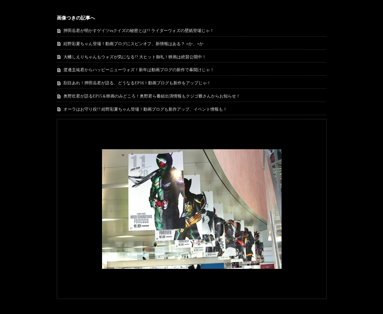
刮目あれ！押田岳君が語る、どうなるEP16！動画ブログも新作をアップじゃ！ (137, 83)
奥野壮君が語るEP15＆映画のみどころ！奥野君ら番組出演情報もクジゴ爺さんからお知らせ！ (151, 96)
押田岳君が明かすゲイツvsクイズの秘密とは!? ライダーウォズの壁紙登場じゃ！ (138, 30)
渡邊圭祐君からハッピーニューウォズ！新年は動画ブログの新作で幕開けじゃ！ (138, 70)
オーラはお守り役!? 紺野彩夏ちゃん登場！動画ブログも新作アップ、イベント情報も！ (145, 109)
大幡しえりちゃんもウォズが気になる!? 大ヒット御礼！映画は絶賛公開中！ (134, 57)
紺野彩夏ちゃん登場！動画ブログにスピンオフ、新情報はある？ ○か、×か (133, 44)
